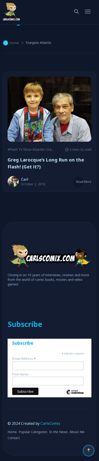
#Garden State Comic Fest (52, 149)
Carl (24, 179)
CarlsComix (50, 423)
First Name (20, 374)
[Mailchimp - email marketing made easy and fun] (75, 395)
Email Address (24, 358)
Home (14, 43)
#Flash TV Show (20, 149)
